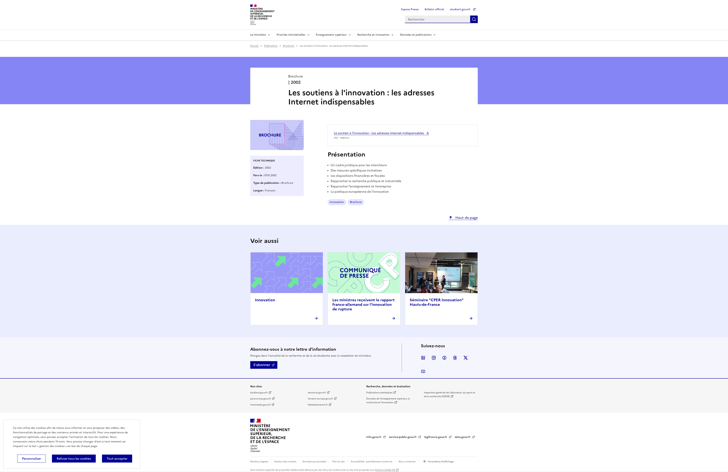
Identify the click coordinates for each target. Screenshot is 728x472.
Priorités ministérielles (291, 35)
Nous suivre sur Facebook (444, 358)
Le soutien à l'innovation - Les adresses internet (379, 133)
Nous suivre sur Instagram (434, 358)
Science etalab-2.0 (385, 470)
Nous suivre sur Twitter (465, 358)
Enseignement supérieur (331, 35)
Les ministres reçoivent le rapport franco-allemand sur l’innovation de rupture (363, 304)
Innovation (337, 202)
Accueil (254, 46)
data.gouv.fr (463, 437)
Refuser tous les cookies (74, 458)
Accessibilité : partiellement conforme (372, 461)
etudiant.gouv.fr (460, 9)
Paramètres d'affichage (441, 461)
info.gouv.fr (374, 437)
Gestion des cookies (285, 461)
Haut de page (466, 217)
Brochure (356, 202)
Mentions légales (259, 461)
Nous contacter (407, 461)
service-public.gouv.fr (403, 437)
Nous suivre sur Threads (455, 358)
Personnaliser (31, 458)
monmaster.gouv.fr (260, 404)
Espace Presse (410, 9)
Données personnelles (314, 461)
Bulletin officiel (434, 9)
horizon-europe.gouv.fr (320, 398)
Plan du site (338, 461)
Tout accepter (117, 458)
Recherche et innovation (373, 35)
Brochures (289, 46)
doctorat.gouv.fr (317, 392)
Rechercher (474, 19)
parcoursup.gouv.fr (260, 398)
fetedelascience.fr (318, 404)
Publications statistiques (379, 392)
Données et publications (415, 35)
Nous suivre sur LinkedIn (423, 358)
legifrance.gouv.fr (436, 437)
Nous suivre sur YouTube (423, 371)
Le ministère (258, 35)
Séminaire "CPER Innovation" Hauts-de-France (436, 302)
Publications (271, 46)
